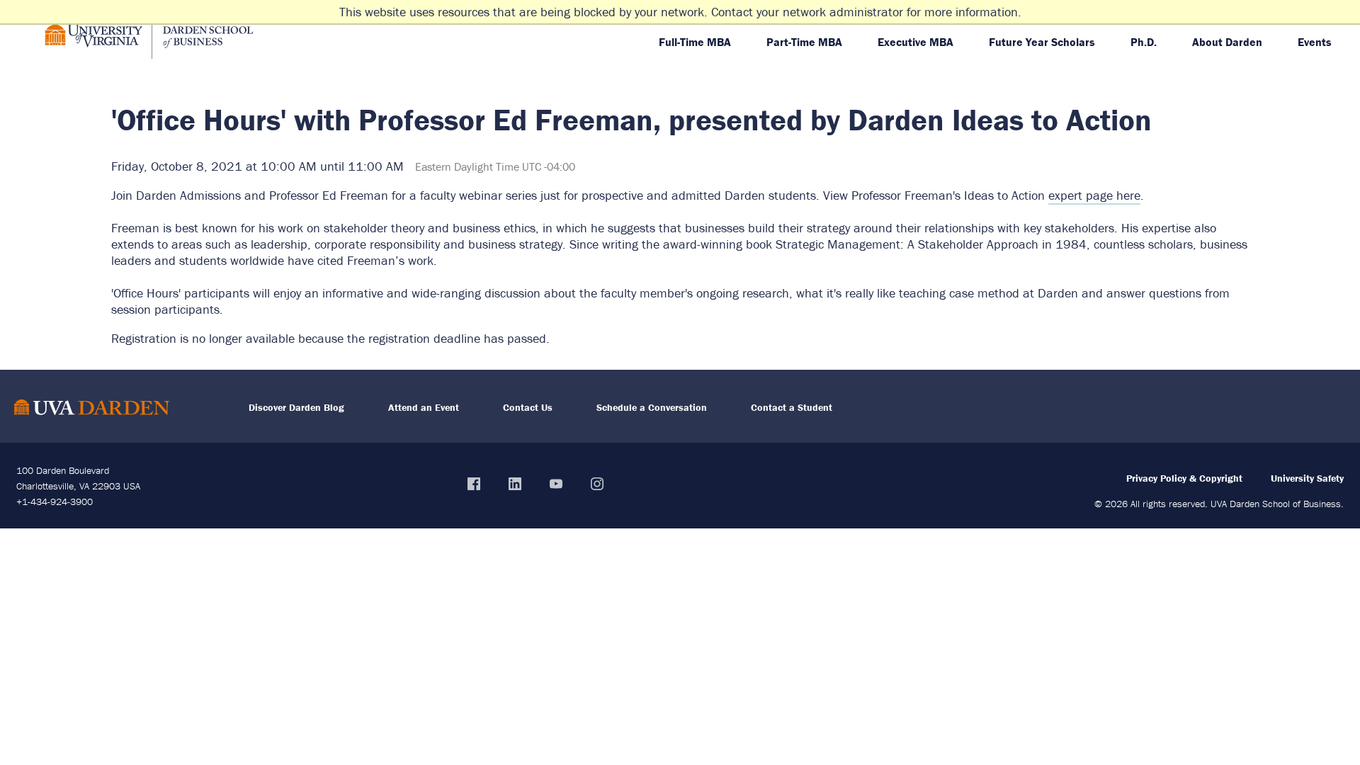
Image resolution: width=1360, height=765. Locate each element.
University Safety (1307, 478)
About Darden (1227, 42)
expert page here (1094, 195)
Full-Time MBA (695, 42)
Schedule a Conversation (651, 407)
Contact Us (527, 407)
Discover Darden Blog (296, 407)
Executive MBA (915, 42)
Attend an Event (423, 407)
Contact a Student (791, 407)
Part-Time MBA (804, 42)
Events (1315, 42)
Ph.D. (1143, 42)
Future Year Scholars (1042, 42)
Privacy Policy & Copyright (1184, 478)
